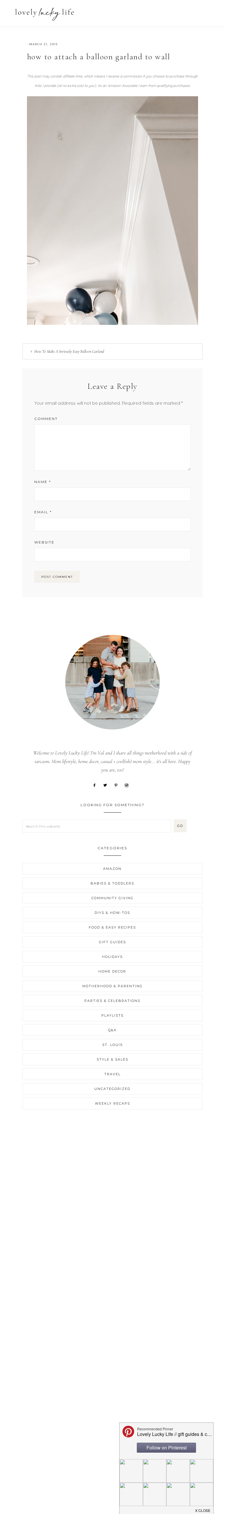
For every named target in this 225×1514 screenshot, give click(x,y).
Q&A (112, 1030)
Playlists (112, 1015)
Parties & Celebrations (112, 1001)
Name (42, 482)
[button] (207, 11)
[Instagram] (128, 785)
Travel (112, 1074)
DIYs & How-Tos (112, 913)
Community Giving (112, 898)
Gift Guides (112, 942)
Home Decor (112, 971)
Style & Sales (112, 1059)
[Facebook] (96, 785)
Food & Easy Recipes (112, 927)
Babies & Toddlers (112, 883)
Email (43, 512)
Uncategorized (112, 1089)
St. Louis (112, 1045)
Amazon (112, 869)
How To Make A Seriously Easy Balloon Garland (69, 351)
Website (44, 542)
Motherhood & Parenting (112, 986)
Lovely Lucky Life (45, 14)
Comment (46, 418)
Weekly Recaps (112, 1103)
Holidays (112, 957)
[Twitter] (107, 785)
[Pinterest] (118, 785)
